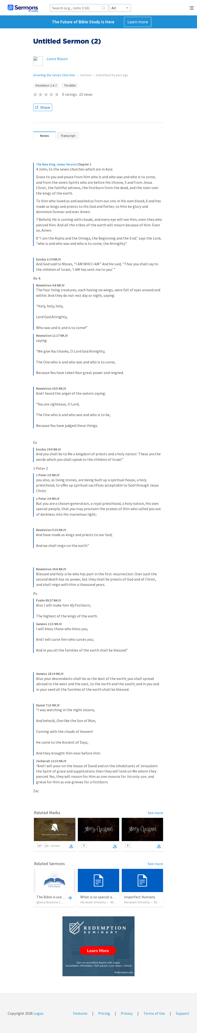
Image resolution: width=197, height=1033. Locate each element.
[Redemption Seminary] (98, 946)
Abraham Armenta (93, 902)
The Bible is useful (51, 896)
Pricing (104, 1013)
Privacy (127, 1013)
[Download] (71, 846)
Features (80, 1013)
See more (155, 812)
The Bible (70, 85)
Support (182, 1013)
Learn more (137, 22)
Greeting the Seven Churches (54, 75)
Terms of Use (154, 1013)
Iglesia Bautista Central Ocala (57, 902)
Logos (38, 1013)
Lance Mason (57, 58)
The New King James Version (56, 164)
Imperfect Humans (139, 896)
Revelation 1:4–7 (46, 85)
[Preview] (69, 897)
